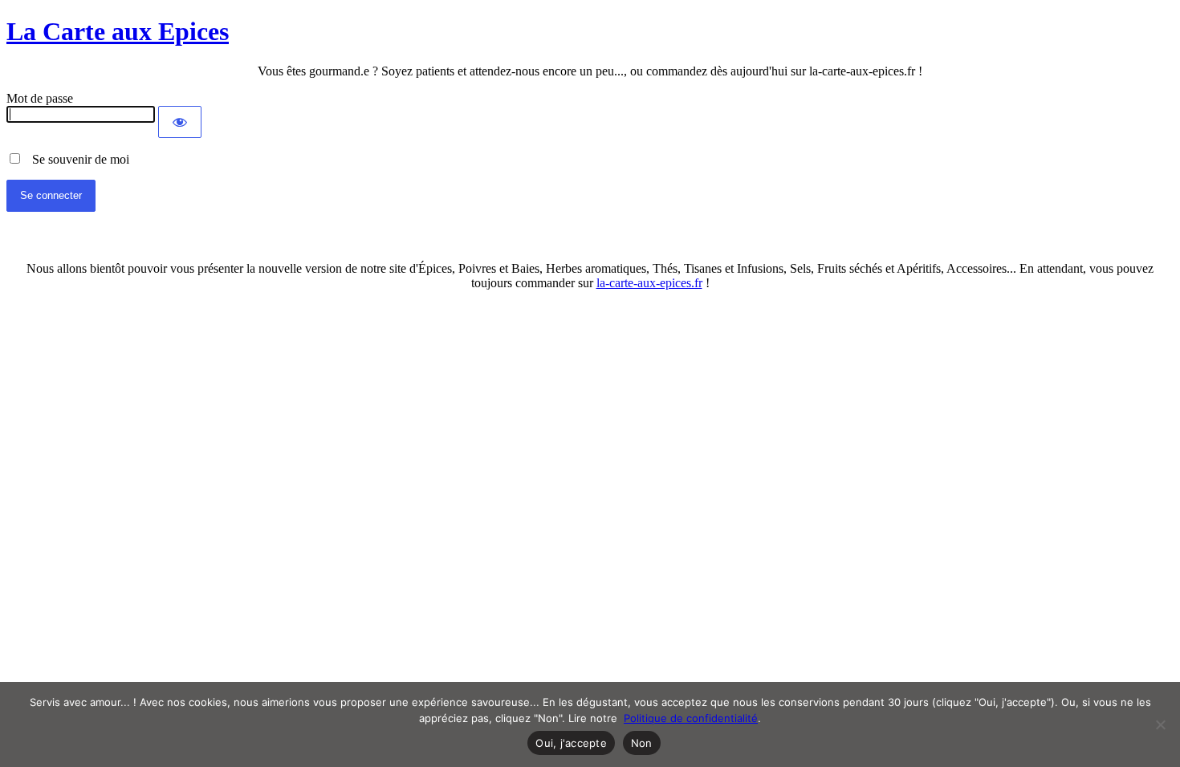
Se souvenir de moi (75, 159)
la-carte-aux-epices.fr (649, 283)
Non (642, 743)
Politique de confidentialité (691, 718)
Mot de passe (39, 98)
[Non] (1160, 724)
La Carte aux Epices (117, 31)
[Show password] (179, 122)
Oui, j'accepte (571, 743)
